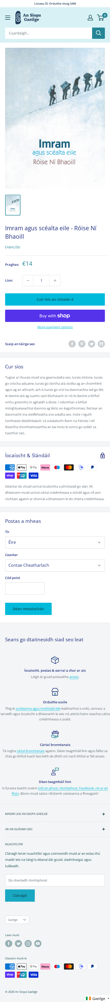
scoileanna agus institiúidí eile (38, 708)
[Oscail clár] (7, 18)
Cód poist (12, 577)
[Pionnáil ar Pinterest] (81, 343)
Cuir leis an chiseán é (55, 299)
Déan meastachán (28, 608)
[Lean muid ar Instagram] (28, 943)
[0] (100, 18)
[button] (97, 998)
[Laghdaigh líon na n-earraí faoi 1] (28, 280)
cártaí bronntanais (31, 751)
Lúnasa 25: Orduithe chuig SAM (55, 3)
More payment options (55, 327)
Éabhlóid (12, 247)
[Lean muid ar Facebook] (8, 943)
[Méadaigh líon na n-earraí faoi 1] (55, 280)
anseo (74, 676)
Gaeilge (13, 920)
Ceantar (11, 554)
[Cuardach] (98, 33)
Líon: (9, 280)
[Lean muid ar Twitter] (18, 943)
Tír (7, 531)
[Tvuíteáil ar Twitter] (91, 343)
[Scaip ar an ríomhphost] (101, 343)
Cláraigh (20, 895)
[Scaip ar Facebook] (72, 343)
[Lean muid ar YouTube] (37, 943)
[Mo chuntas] (90, 17)
